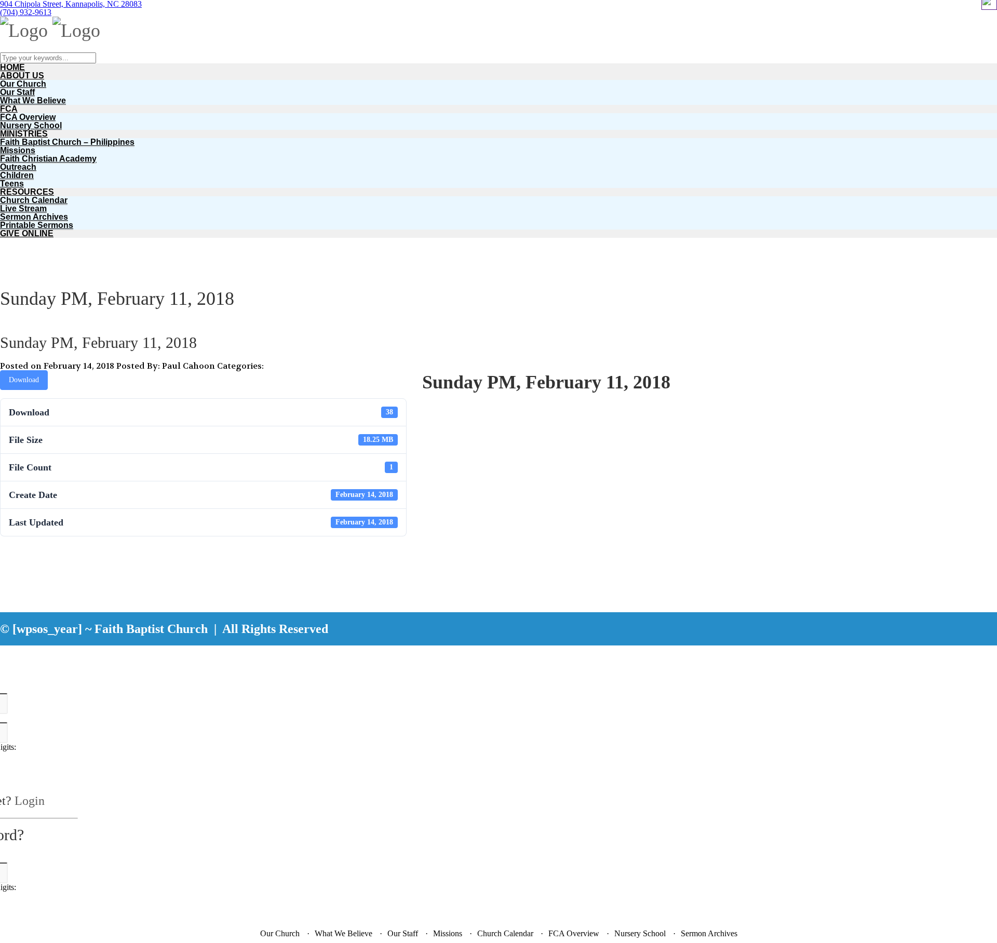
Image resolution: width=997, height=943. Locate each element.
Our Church (23, 83)
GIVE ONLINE (26, 233)
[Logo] (24, 30)
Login (30, 800)
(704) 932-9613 (25, 12)
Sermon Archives (34, 216)
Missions (17, 150)
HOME (12, 67)
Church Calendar (34, 200)
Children (17, 175)
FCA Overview (28, 117)
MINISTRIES (24, 133)
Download (24, 380)
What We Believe (33, 100)
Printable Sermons (36, 225)
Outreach (18, 167)
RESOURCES (27, 191)
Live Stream (23, 208)
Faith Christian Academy (48, 158)
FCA (9, 108)
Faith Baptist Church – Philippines (67, 142)
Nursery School (31, 125)
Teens (12, 183)
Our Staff (17, 92)
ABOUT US (22, 75)
